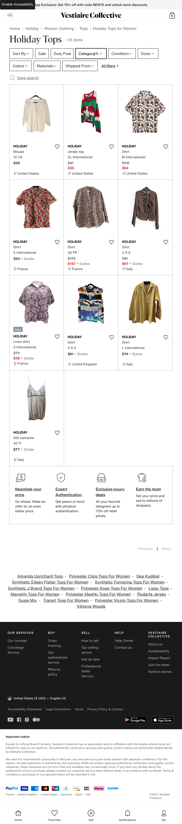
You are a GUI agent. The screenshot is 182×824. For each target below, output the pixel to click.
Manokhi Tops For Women (34, 594)
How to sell (90, 640)
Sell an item (91, 659)
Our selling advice (90, 650)
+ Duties (27, 258)
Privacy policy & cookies (105, 709)
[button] (172, 15)
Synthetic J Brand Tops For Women (41, 588)
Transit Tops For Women (66, 600)
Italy (88, 794)
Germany (66, 794)
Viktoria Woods (91, 606)
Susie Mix (27, 600)
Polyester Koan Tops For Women (111, 588)
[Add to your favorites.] (57, 146)
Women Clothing (59, 28)
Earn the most (148, 489)
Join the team (158, 664)
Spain (78, 794)
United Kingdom (27, 794)
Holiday (32, 28)
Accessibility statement (25, 709)
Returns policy (54, 672)
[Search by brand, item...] (10, 15)
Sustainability (158, 651)
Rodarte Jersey (151, 594)
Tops (83, 28)
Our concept (17, 640)
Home (14, 28)
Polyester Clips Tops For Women (99, 576)
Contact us (123, 647)
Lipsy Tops (159, 588)
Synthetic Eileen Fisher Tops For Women (50, 582)
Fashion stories (160, 671)
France (10, 794)
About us (155, 644)
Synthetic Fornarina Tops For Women (130, 582)
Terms (79, 709)
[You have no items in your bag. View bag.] (172, 15)
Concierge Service (16, 650)
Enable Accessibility (17, 4)
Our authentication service (59, 657)
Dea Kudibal (147, 576)
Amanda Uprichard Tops (40, 576)
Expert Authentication (68, 492)
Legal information (58, 709)
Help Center (124, 640)
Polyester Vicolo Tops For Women (126, 600)
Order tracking (54, 643)
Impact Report (159, 658)
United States (49, 794)
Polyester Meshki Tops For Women (98, 594)
